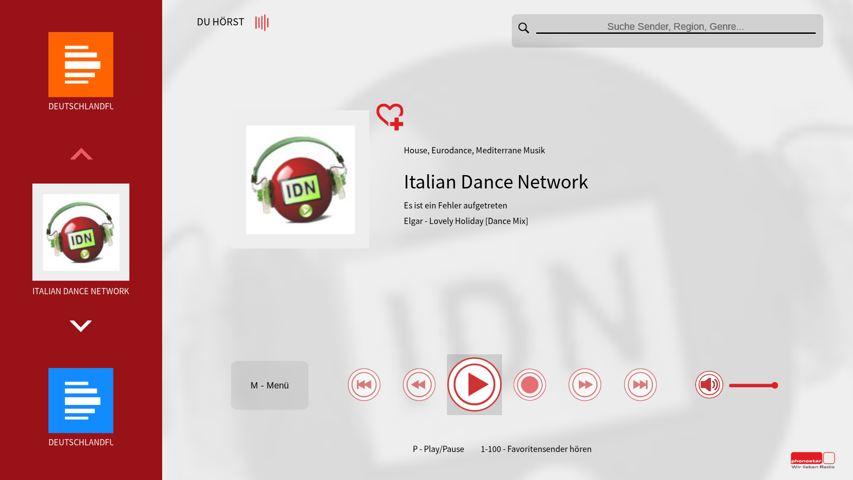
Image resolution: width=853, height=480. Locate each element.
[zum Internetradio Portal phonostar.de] (813, 466)
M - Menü (270, 385)
